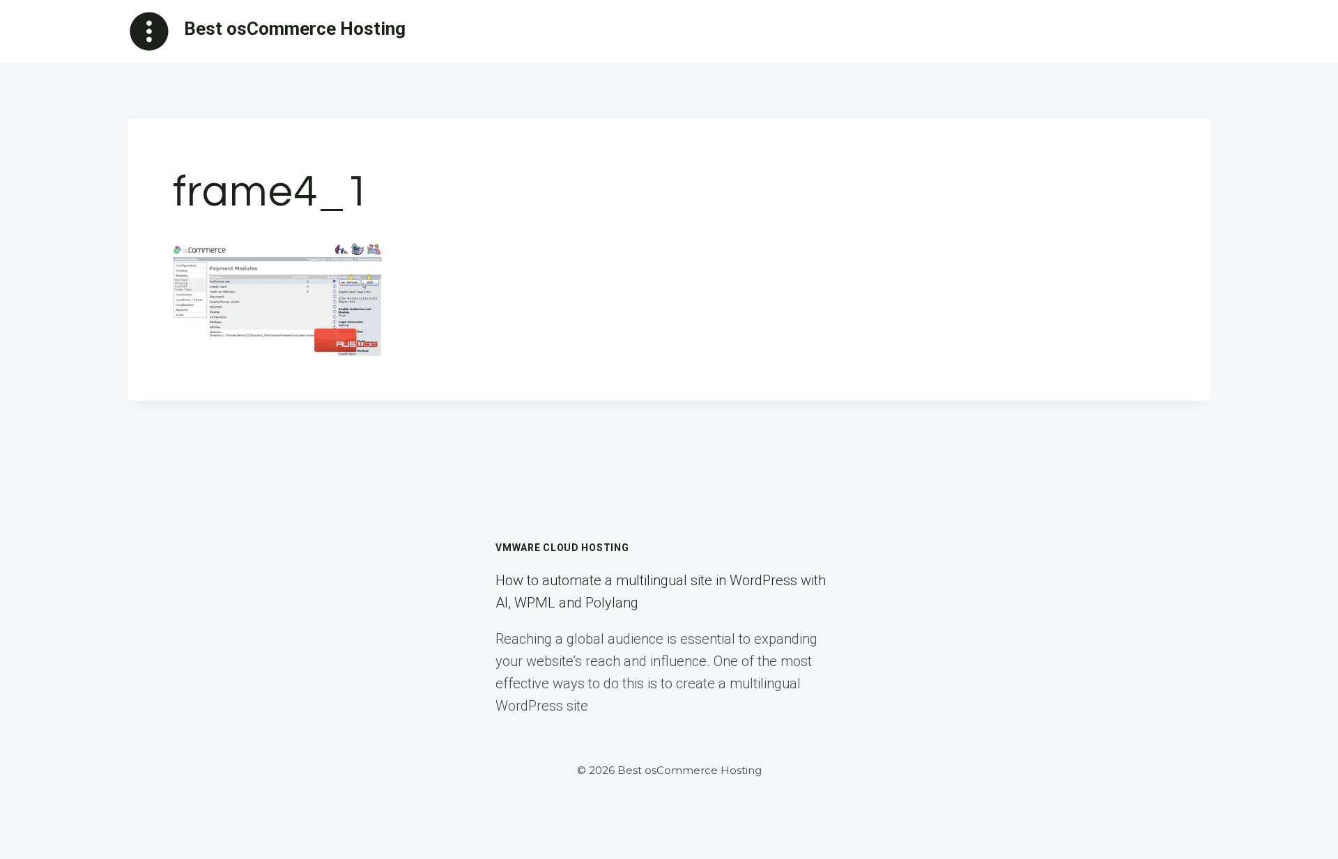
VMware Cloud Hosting (562, 547)
